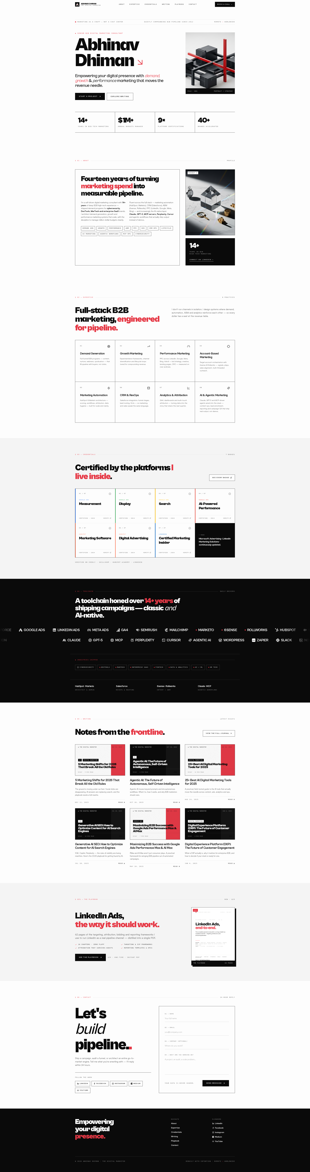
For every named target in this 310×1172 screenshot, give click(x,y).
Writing (166, 4)
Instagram (120, 1083)
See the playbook (89, 957)
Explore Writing (120, 96)
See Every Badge (220, 477)
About (122, 4)
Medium (137, 1083)
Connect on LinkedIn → (201, 259)
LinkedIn (84, 1083)
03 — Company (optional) (176, 1041)
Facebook (101, 1083)
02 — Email (170, 1027)
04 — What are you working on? (179, 1055)
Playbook (179, 4)
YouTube (84, 1090)
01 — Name (169, 1013)
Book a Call (224, 4)
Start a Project (88, 96)
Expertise (134, 4)
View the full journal (217, 733)
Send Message (214, 1083)
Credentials (151, 4)
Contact (193, 4)
